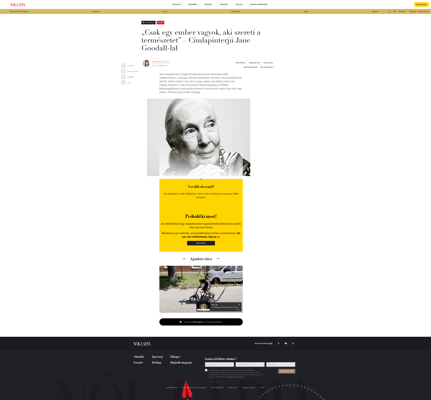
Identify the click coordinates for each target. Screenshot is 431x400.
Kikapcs (208, 4)
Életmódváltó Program (19, 11)
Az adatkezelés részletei (234, 377)
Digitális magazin (258, 4)
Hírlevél (402, 11)
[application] (201, 289)
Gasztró (224, 4)
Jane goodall (268, 63)
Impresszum (171, 387)
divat (165, 11)
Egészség (192, 4)
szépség (95, 11)
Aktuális (176, 4)
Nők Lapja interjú (266, 67)
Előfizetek (422, 4)
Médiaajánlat (249, 387)
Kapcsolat (233, 387)
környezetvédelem (250, 67)
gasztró (375, 11)
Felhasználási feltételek (194, 387)
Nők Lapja (17, 4)
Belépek (413, 11)
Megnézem (201, 243)
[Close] (239, 304)
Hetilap (239, 4)
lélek (306, 11)
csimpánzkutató (254, 63)
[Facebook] (394, 11)
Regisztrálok (424, 11)
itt (218, 236)
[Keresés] (389, 11)
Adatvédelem (217, 387)
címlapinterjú (240, 63)
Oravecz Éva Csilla (161, 62)
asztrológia (235, 11)
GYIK (262, 387)
